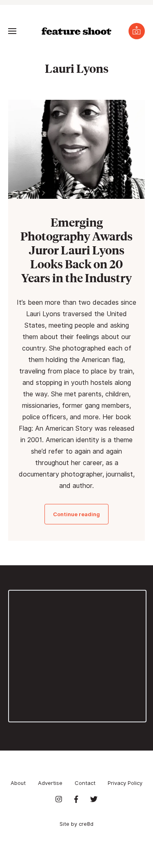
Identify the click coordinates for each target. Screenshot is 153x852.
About (18, 783)
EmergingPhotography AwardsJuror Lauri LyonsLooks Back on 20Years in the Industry (76, 249)
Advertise (50, 783)
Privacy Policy (125, 783)
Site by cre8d (76, 824)
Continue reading (76, 514)
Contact (85, 783)
